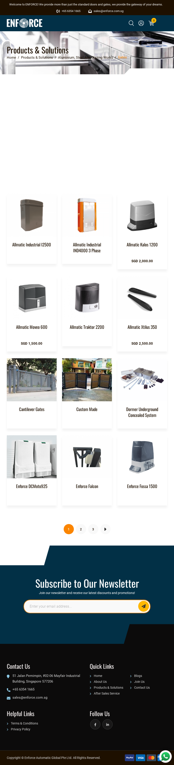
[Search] (131, 23)
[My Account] (141, 23)
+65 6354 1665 (70, 11)
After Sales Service (107, 693)
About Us (100, 681)
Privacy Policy (20, 729)
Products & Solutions (108, 687)
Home (98, 676)
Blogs (138, 676)
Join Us (139, 681)
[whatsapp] (165, 756)
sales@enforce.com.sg (108, 11)
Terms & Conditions (24, 723)
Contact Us (142, 687)
